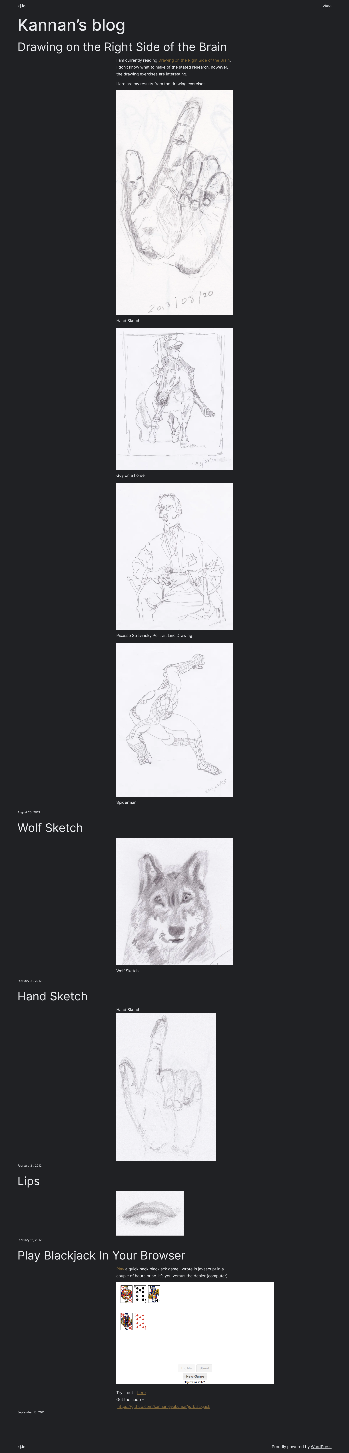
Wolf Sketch (50, 827)
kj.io (21, 5)
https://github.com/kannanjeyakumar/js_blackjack (163, 1406)
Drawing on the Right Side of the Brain (122, 46)
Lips (28, 1181)
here (141, 1392)
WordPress (321, 1446)
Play (120, 1268)
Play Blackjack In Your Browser (101, 1255)
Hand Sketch (52, 996)
